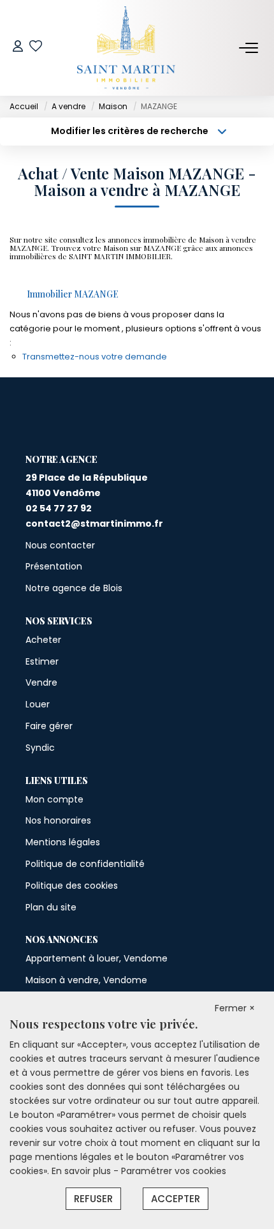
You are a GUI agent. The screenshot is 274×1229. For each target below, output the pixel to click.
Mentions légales (62, 842)
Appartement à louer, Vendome (96, 958)
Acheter (43, 639)
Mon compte (54, 799)
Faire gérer (49, 726)
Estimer (42, 661)
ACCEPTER (175, 1198)
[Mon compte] (18, 47)
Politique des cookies (71, 885)
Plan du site (50, 907)
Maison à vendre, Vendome (86, 980)
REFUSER (93, 1198)
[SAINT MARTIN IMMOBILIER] (126, 47)
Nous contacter (60, 545)
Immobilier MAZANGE (73, 294)
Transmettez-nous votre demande (94, 357)
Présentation (53, 566)
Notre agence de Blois (73, 588)
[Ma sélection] (35, 47)
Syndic (40, 747)
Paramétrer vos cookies (173, 1171)
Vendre (41, 682)
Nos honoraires (58, 820)
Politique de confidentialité (85, 863)
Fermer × (235, 1008)
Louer (37, 704)
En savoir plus (82, 1171)
